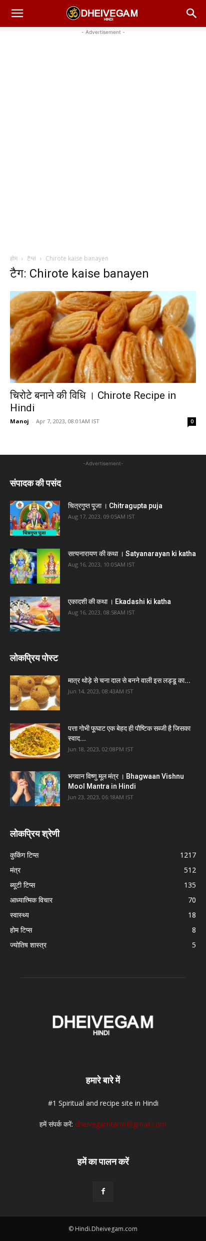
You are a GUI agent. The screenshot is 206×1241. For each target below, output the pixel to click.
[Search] (192, 13)
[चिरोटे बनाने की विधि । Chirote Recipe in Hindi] (103, 337)
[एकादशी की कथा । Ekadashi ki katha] (35, 614)
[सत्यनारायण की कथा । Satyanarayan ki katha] (35, 566)
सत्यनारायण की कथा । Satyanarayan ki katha (132, 554)
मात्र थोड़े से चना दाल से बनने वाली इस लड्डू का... (129, 680)
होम (14, 258)
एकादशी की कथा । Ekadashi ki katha (119, 602)
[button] (17, 13)
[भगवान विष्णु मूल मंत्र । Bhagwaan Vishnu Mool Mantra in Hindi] (35, 788)
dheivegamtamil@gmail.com (120, 1124)
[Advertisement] (103, 140)
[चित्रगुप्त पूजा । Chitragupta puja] (35, 518)
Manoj (19, 421)
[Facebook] (103, 1192)
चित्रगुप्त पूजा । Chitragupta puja (115, 506)
